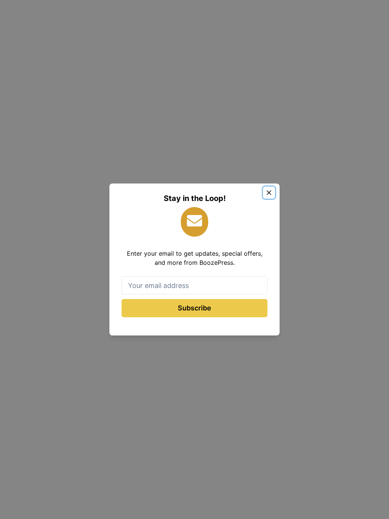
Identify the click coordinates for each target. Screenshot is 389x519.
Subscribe (194, 308)
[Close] (269, 193)
